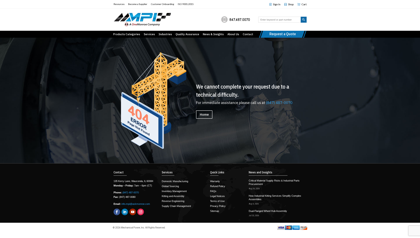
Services (149, 34)
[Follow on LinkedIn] (124, 212)
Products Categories (126, 34)
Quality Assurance (187, 34)
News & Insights (213, 34)
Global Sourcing (170, 186)
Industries (165, 34)
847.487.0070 (239, 19)
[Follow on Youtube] (132, 212)
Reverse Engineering (173, 201)
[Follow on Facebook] (117, 212)
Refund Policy (217, 186)
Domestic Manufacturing (175, 181)
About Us (233, 34)
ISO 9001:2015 (186, 4)
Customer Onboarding (162, 4)
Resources (119, 4)
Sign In (276, 4)
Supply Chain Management (176, 206)
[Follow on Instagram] (140, 212)
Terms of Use (217, 201)
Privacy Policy (218, 206)
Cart (304, 4)
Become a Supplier (137, 4)
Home (204, 114)
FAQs (213, 191)
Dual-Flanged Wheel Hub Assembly (268, 211)
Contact (248, 34)
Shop (291, 4)
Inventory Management (174, 191)
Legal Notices (217, 196)
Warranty (215, 181)
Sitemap (214, 211)
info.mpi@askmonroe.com (135, 203)
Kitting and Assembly (173, 196)
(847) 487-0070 (279, 102)
